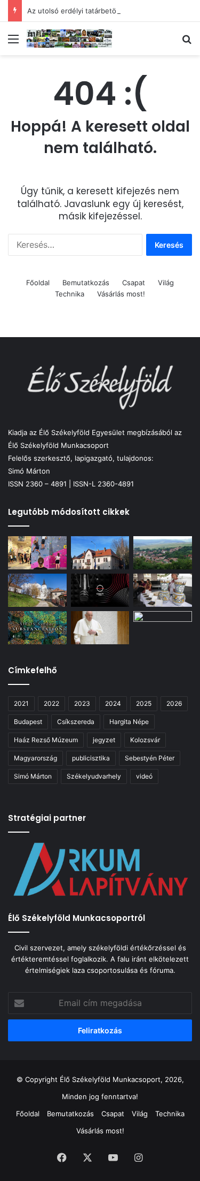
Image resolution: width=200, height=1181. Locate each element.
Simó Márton (33, 776)
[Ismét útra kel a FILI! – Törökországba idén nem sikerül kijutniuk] (162, 627)
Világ (166, 282)
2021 (21, 703)
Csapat (133, 282)
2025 (143, 703)
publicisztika (91, 758)
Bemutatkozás (85, 282)
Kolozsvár (145, 740)
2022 (51, 703)
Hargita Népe (129, 722)
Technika (69, 293)
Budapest (28, 722)
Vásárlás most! (121, 293)
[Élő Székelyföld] (69, 38)
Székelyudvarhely (94, 776)
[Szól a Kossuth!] (100, 590)
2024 (113, 703)
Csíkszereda (75, 722)
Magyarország (35, 758)
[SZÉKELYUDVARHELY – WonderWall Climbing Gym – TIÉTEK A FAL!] (37, 552)
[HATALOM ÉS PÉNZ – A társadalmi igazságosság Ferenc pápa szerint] (100, 627)
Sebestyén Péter (149, 758)
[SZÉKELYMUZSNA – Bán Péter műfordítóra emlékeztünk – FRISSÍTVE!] (162, 552)
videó (144, 776)
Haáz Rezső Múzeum (46, 740)
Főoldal (38, 282)
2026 (174, 703)
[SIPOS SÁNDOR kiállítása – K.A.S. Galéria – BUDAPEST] (37, 627)
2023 (82, 703)
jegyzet (104, 740)
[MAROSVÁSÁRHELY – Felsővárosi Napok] (100, 552)
